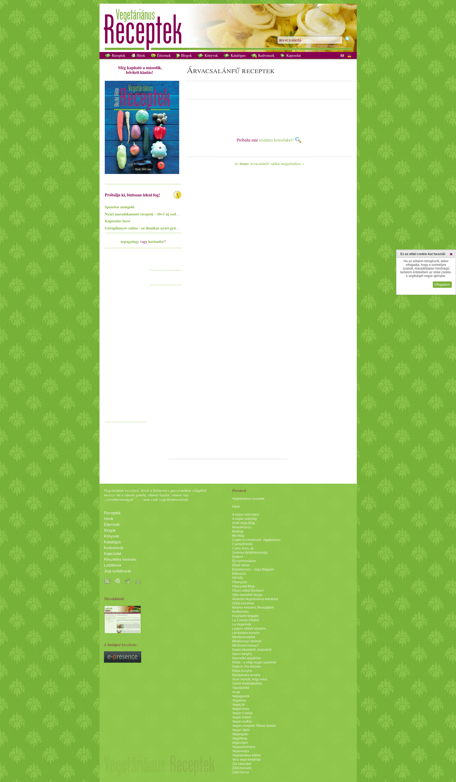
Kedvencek (265, 55)
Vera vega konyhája (246, 759)
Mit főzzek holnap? (245, 645)
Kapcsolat (293, 55)
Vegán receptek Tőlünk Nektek (254, 726)
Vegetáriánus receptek (248, 499)
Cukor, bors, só (243, 548)
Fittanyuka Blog (243, 586)
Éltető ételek (241, 565)
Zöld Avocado (242, 768)
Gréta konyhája (243, 603)
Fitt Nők (237, 578)
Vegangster (240, 734)
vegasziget (240, 743)
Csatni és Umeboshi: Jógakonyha (256, 540)
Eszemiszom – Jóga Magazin (253, 569)
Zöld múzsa (240, 772)
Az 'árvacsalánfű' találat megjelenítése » (269, 163)
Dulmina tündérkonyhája (250, 552)
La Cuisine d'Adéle (245, 620)
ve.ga (236, 692)
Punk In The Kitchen (246, 666)
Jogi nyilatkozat (117, 571)
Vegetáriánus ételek (246, 755)
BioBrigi (238, 531)
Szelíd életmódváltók (247, 683)
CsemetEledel (242, 544)
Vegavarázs (240, 751)
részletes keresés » (330, 45)
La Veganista (241, 624)
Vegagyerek (240, 696)
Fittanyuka (239, 582)
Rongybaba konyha (246, 675)
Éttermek (163, 55)
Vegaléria (239, 700)
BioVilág (238, 536)
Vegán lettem (241, 717)
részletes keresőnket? (277, 140)
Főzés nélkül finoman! (248, 590)
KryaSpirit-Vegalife (245, 616)
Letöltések (113, 565)
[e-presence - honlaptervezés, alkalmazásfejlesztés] (122, 661)
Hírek (140, 55)
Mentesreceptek (243, 637)
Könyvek (210, 55)
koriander (156, 241)
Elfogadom (442, 284)
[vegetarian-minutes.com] (122, 632)
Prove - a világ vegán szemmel (254, 662)
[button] (451, 254)
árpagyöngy (130, 241)
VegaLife (238, 704)
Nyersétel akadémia (246, 658)
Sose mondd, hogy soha (249, 679)
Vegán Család (242, 713)
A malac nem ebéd (245, 514)
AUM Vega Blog (243, 523)
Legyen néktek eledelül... (250, 628)
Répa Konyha (242, 671)
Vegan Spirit (241, 730)
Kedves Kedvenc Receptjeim (253, 607)
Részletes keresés (120, 559)
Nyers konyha (242, 654)
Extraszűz (239, 574)
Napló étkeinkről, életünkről (252, 650)
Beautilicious (241, 527)
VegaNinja (239, 738)
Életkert (237, 557)
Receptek (118, 55)
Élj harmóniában (244, 561)
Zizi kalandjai (241, 764)
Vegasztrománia (243, 747)
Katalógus (237, 55)
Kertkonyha (240, 612)
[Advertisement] (126, 340)
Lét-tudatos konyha (246, 633)
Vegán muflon (242, 721)
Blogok (186, 55)
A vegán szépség (244, 519)
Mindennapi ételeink (247, 641)
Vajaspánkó (240, 688)
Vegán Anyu (240, 709)
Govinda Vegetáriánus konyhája (255, 599)
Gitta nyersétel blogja (247, 595)
